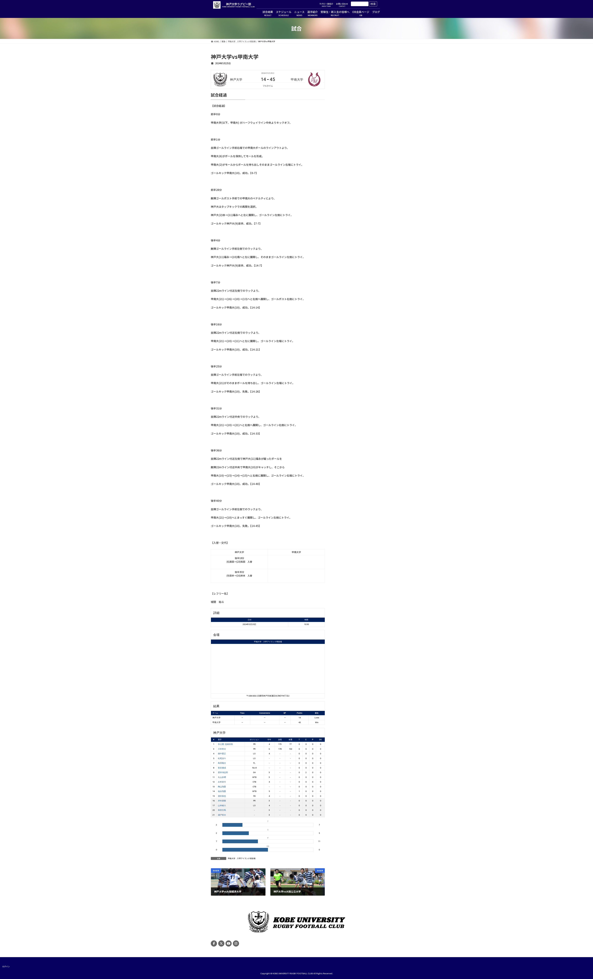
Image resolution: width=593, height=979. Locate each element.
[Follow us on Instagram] (236, 943)
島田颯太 (222, 763)
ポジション (254, 740)
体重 (290, 740)
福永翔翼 (222, 791)
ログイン (6, 966)
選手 (220, 740)
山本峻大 (222, 805)
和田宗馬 (222, 810)
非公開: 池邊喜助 (225, 744)
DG (320, 740)
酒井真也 (222, 796)
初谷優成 (222, 768)
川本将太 (222, 749)
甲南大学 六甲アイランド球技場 (268, 642)
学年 (269, 740)
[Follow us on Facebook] (214, 943)
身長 (280, 740)
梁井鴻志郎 (223, 772)
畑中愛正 (222, 753)
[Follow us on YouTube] (228, 943)
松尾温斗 (222, 758)
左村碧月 (222, 782)
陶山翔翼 (222, 786)
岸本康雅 (222, 801)
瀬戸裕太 (222, 815)
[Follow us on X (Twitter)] (221, 943)
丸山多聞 (222, 777)
